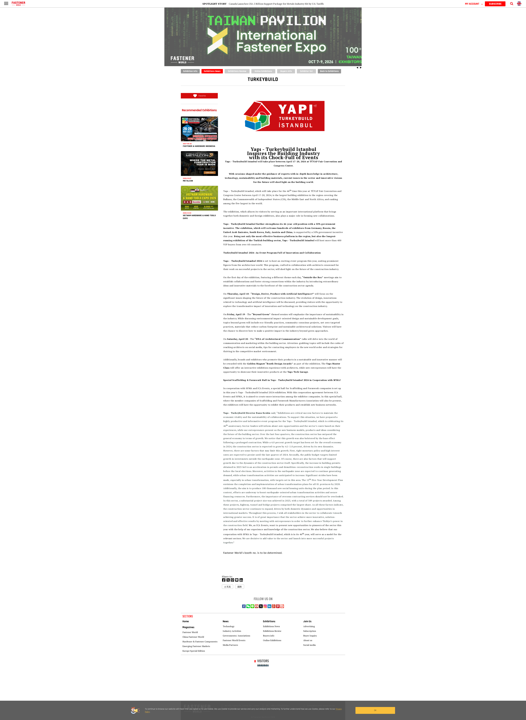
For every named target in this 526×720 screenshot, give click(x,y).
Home (185, 621)
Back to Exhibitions (329, 71)
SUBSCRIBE (495, 4)
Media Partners (230, 644)
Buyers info (268, 635)
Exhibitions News (212, 71)
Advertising (309, 626)
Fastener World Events (234, 640)
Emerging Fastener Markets (196, 646)
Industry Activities (232, 630)
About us (307, 640)
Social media (309, 644)
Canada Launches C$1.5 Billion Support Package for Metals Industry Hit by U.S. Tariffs (276, 3)
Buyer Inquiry (310, 635)
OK (375, 710)
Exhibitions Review (272, 630)
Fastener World (190, 632)
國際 (239, 586)
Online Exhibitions (272, 640)
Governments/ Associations (236, 635)
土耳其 (227, 586)
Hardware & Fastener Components (199, 641)
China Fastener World (193, 636)
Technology (228, 626)
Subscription (309, 630)
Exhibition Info (190, 71)
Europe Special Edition (193, 650)
